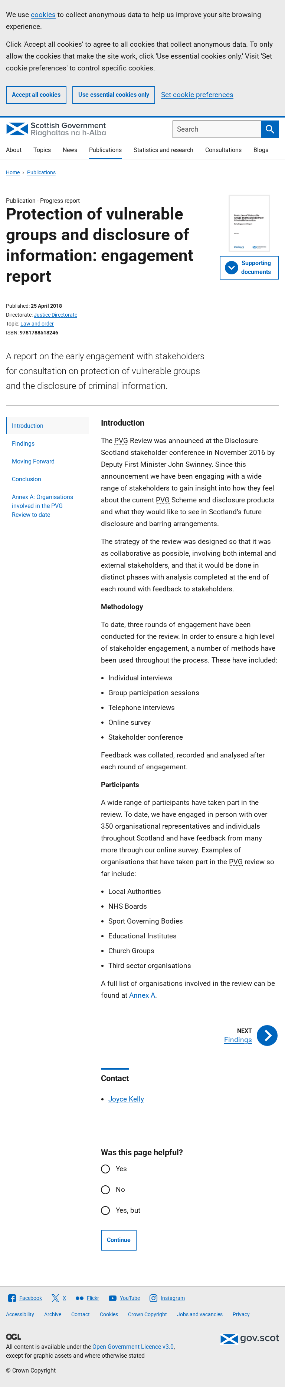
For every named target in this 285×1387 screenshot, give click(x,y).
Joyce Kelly (126, 1099)
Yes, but (128, 1210)
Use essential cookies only (113, 94)
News (70, 149)
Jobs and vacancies (200, 1314)
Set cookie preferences (197, 94)
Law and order (37, 324)
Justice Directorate (55, 315)
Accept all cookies (36, 94)
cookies (43, 14)
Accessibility (20, 1314)
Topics (42, 149)
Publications (105, 149)
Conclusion (26, 479)
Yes (121, 1169)
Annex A (142, 995)
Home (13, 172)
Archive (52, 1314)
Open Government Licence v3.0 (133, 1346)
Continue (119, 1240)
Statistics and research (163, 149)
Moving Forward (33, 461)
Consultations (223, 149)
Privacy (241, 1314)
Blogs (260, 149)
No (120, 1189)
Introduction (27, 425)
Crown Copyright (147, 1314)
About (14, 149)
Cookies (109, 1314)
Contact (80, 1314)
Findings (23, 443)
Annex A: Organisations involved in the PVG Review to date (42, 505)
